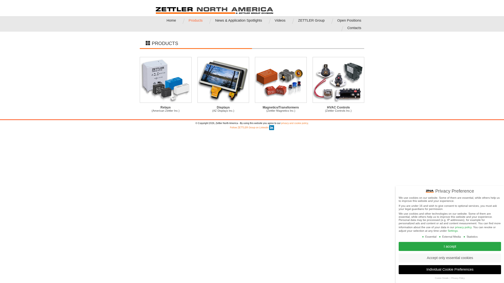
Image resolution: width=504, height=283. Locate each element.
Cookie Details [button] (442, 278)
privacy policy (463, 227)
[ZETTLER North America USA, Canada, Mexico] (215, 10)
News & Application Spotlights (238, 20)
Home (171, 20)
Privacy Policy (458, 278)
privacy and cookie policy (294, 123)
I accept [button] (450, 246)
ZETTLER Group (311, 20)
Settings (453, 230)
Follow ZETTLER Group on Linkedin (249, 127)
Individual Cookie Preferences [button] (449, 269)
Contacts (354, 28)
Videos (280, 20)
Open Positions (349, 20)
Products (196, 20)
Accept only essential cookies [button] (450, 258)
